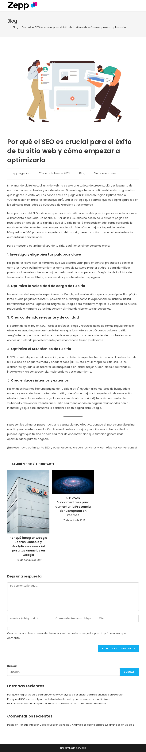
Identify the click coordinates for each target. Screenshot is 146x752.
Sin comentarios (105, 173)
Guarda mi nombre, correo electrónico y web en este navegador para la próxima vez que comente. (66, 635)
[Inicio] (8, 27)
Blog (82, 173)
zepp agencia (20, 173)
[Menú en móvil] (137, 5)
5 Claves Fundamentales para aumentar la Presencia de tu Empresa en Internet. (73, 506)
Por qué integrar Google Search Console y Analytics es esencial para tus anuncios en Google (28, 546)
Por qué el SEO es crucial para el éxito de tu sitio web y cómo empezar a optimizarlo (59, 699)
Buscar (12, 666)
